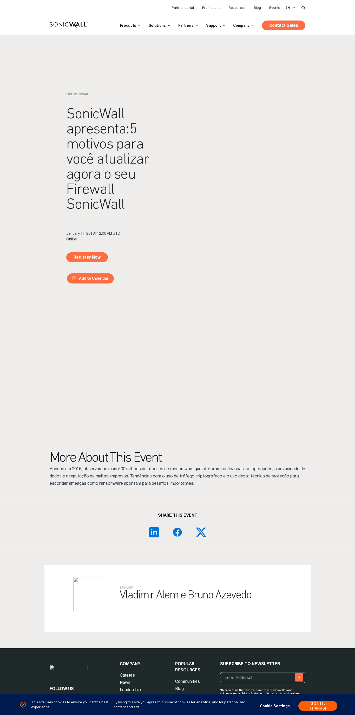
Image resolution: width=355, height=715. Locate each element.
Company (241, 25)
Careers (127, 675)
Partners (186, 25)
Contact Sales (283, 25)
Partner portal (183, 8)
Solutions (157, 25)
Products (128, 25)
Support (213, 25)
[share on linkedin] (154, 532)
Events (274, 8)
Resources (237, 8)
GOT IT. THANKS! (317, 705)
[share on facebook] (177, 532)
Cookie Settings (275, 706)
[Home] (69, 25)
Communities (187, 681)
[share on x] (200, 532)
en (287, 8)
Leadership (130, 689)
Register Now (87, 257)
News (125, 682)
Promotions (211, 8)
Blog (257, 8)
